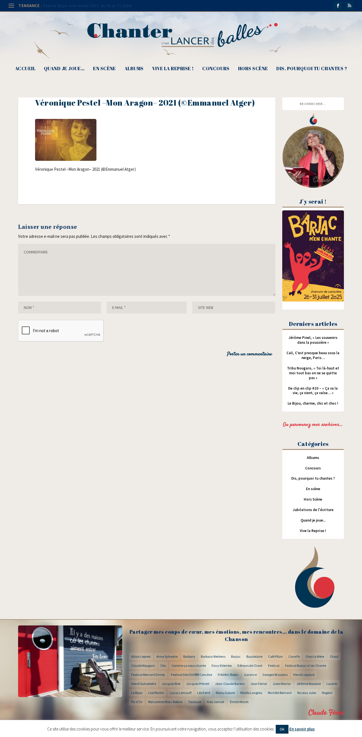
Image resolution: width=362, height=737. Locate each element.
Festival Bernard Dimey (148, 674)
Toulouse (194, 702)
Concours (216, 69)
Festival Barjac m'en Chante (305, 665)
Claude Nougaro (143, 665)
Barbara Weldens (213, 656)
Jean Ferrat (258, 684)
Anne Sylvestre (167, 656)
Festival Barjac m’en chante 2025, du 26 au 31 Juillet (87, 5)
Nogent (327, 693)
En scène (104, 69)
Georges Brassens (275, 674)
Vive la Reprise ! (173, 69)
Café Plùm (275, 656)
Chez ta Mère (314, 656)
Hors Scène (253, 69)
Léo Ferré (203, 693)
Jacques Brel (171, 684)
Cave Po (294, 656)
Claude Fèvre (326, 713)
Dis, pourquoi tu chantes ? (311, 69)
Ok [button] (282, 729)
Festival (273, 665)
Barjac (236, 656)
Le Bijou (137, 693)
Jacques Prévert (197, 684)
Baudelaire (254, 656)
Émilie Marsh (239, 702)
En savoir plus (302, 729)
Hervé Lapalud (303, 674)
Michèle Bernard (280, 693)
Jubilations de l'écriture (313, 509)
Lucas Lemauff (180, 693)
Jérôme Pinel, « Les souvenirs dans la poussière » (312, 340)
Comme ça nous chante (188, 665)
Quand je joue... (313, 520)
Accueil (25, 69)
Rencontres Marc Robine (165, 702)
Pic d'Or (137, 702)
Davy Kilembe (222, 665)
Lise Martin (156, 693)
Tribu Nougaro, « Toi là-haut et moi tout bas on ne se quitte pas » (313, 373)
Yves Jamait (215, 702)
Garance (250, 674)
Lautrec (332, 684)
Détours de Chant (249, 665)
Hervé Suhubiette (143, 684)
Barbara (189, 656)
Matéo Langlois (251, 693)
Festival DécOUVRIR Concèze (191, 674)
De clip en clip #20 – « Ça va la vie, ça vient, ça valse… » (313, 391)
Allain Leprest (141, 656)
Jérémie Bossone (308, 684)
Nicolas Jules (306, 693)
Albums (134, 69)
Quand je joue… (64, 69)
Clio (163, 665)
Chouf (334, 656)
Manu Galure (225, 693)
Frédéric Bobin (228, 674)
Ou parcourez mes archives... (313, 424)
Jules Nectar (282, 684)
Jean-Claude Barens (230, 684)
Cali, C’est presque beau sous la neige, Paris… (312, 355)
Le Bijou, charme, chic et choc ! (313, 403)
